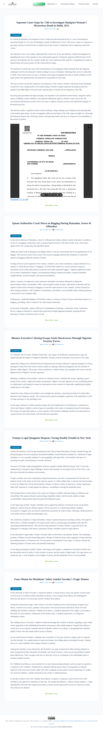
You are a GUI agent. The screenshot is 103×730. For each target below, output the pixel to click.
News (54, 29)
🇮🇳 (58, 29)
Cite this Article (16, 35)
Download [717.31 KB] (19, 199)
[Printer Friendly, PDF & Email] (51, 205)
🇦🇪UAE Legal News (57, 229)
